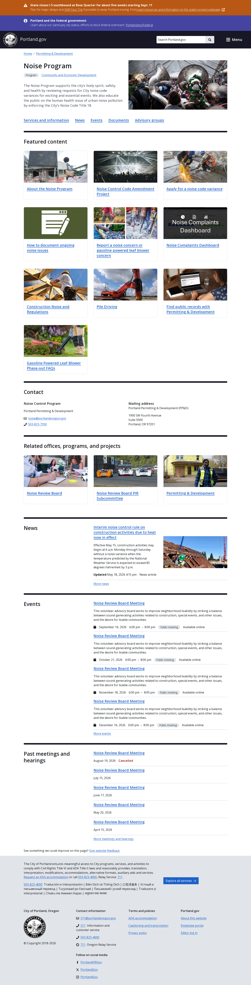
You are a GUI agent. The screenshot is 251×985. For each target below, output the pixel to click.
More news (101, 584)
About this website (194, 918)
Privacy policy (137, 933)
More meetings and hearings (114, 839)
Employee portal (192, 926)
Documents (118, 120)
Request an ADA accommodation (46, 877)
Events (97, 120)
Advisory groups (149, 120)
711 (119, 877)
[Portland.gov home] (24, 39)
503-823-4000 (87, 877)
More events (102, 733)
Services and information (46, 120)
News (80, 120)
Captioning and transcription (148, 926)
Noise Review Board (44, 493)
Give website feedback (104, 851)
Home (28, 54)
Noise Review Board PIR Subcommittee (118, 496)
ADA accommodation (142, 918)
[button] (234, 40)
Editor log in (189, 933)
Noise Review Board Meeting (119, 752)
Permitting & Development (54, 54)
